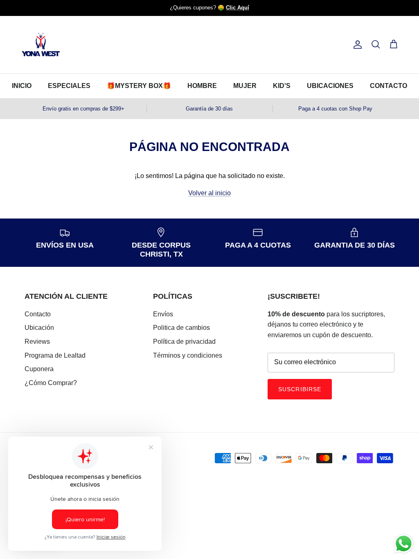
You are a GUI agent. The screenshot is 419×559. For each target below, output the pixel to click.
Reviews (37, 341)
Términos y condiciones (187, 355)
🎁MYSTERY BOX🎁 (139, 85)
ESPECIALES (69, 85)
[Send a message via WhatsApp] (403, 543)
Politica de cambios (181, 327)
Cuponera (39, 368)
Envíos (163, 314)
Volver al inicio (209, 192)
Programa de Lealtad (55, 355)
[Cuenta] (356, 45)
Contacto (38, 314)
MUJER (245, 85)
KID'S (282, 85)
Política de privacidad (184, 341)
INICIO (22, 85)
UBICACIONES (330, 85)
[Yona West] (40, 44)
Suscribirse (299, 389)
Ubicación (39, 327)
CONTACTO (388, 85)
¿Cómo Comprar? (51, 382)
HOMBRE (202, 85)
